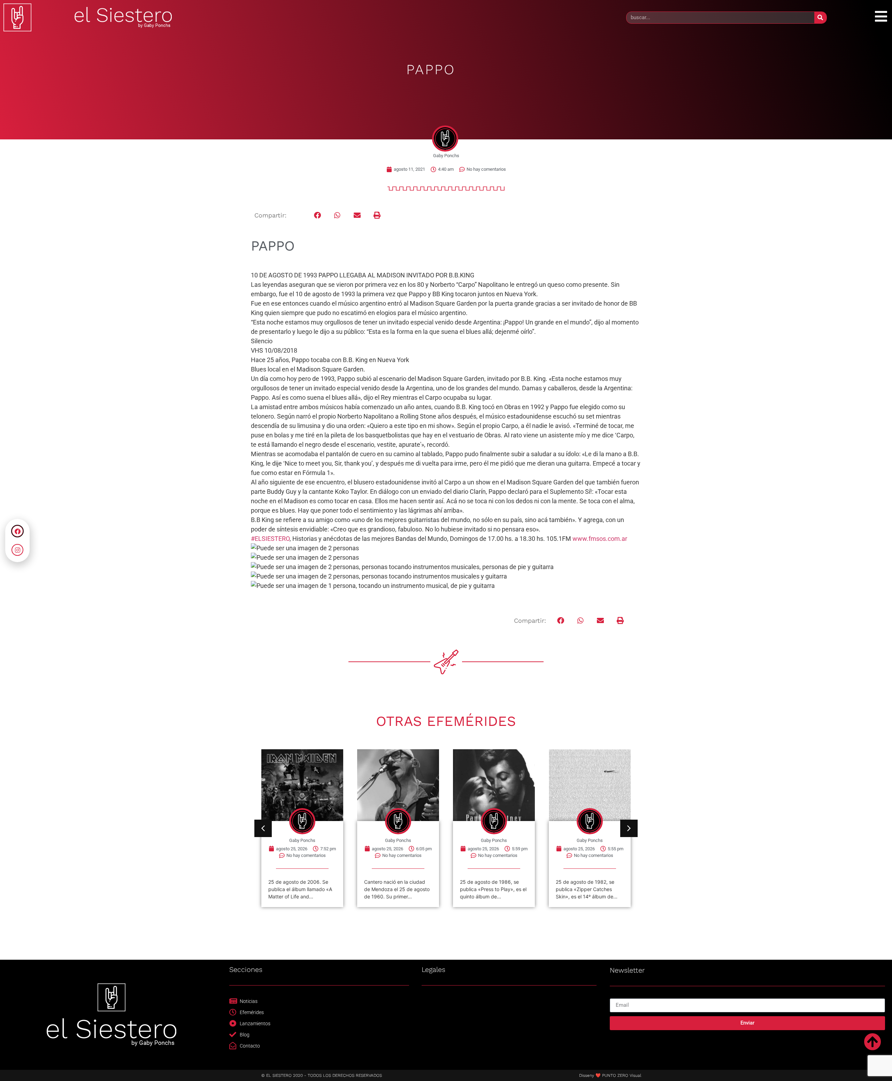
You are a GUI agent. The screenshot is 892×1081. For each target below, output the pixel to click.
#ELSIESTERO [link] (270, 538)
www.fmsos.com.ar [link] (599, 538)
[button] (317, 215)
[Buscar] (820, 17)
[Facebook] (17, 531)
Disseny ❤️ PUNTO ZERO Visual (610, 1075)
